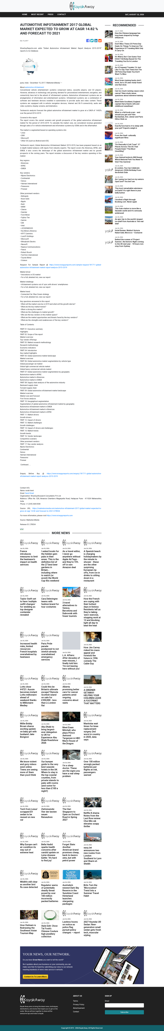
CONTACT (61, 14)
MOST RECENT (37, 14)
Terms (75, 1001)
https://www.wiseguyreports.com (60, 515)
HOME (24, 14)
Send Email (29, 493)
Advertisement (79, 1008)
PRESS (50, 14)
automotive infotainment (34, 87)
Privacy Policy (78, 1004)
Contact (76, 1012)
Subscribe (124, 1012)
